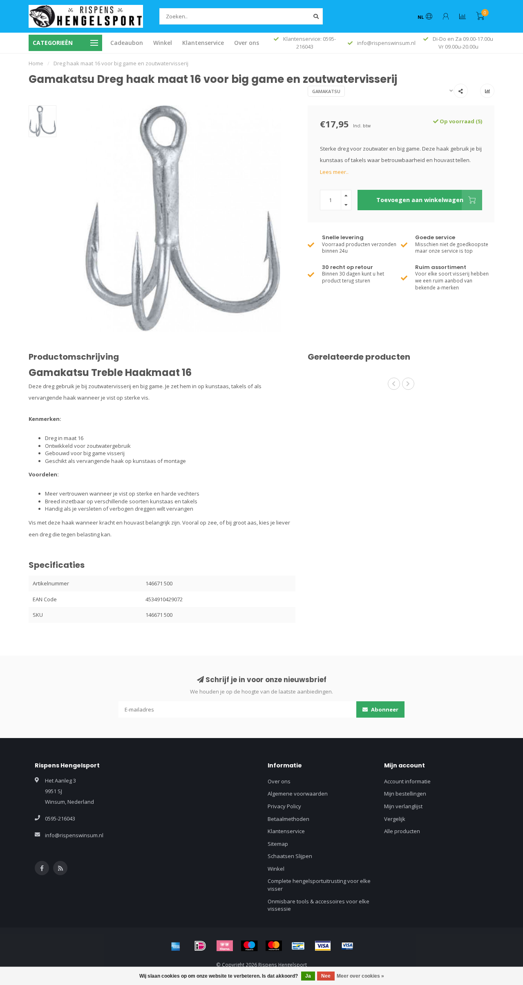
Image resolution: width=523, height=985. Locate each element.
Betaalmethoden (288, 819)
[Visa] (323, 946)
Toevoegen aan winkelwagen (419, 200)
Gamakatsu (326, 91)
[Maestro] (249, 946)
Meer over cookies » (360, 976)
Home (36, 63)
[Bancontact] (298, 946)
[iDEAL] (200, 946)
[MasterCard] (274, 946)
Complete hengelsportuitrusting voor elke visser (319, 884)
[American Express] (175, 946)
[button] (394, 384)
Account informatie (407, 781)
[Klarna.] (225, 946)
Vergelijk (394, 819)
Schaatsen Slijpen (290, 856)
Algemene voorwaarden (298, 793)
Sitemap (278, 843)
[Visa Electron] (347, 946)
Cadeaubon (126, 43)
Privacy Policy (284, 806)
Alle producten (402, 831)
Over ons (246, 43)
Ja (308, 976)
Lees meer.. (334, 172)
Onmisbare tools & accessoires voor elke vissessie (318, 905)
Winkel (162, 43)
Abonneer (384, 709)
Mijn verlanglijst (403, 806)
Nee (326, 976)
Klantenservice (203, 43)
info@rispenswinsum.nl (74, 835)
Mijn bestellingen (405, 793)
